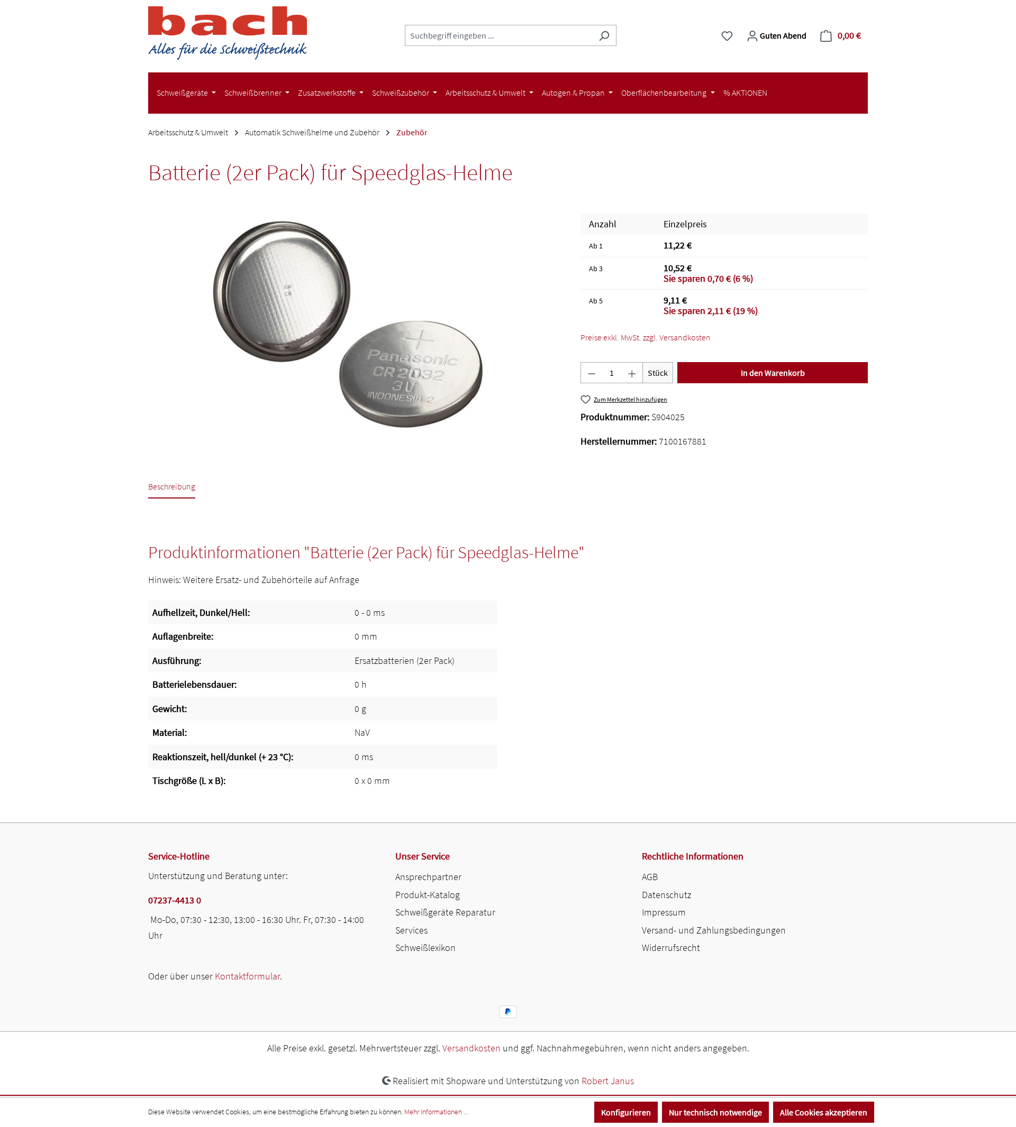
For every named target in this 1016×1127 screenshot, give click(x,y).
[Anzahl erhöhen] (632, 372)
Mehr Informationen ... (436, 1111)
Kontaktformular (247, 976)
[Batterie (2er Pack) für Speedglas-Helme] (353, 327)
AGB (650, 877)
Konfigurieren (626, 1112)
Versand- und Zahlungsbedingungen (714, 930)
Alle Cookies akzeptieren (823, 1112)
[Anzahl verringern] (591, 372)
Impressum (664, 912)
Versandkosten (471, 1048)
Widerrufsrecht (671, 947)
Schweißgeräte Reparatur (445, 912)
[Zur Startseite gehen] (227, 33)
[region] (354, 327)
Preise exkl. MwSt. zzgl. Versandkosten (645, 337)
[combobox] (498, 35)
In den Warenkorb (773, 372)
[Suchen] (604, 35)
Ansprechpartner (428, 877)
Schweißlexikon (425, 947)
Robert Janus (608, 1081)
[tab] (171, 487)
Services (411, 930)
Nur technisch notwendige (715, 1112)
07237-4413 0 (174, 900)
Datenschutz (666, 895)
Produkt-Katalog (427, 895)
